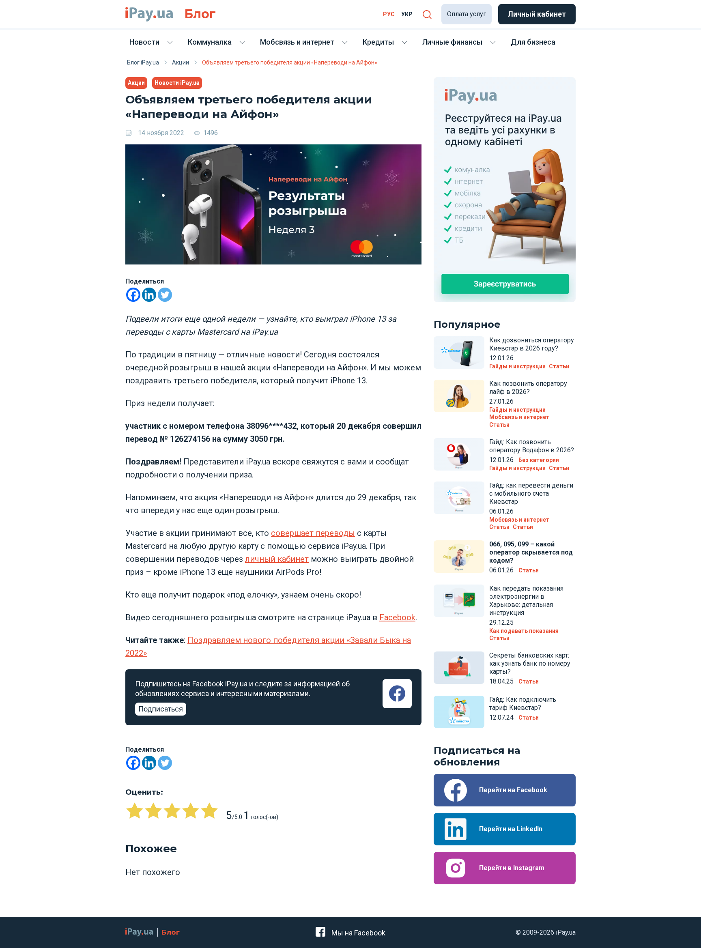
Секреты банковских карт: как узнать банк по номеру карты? (529, 663)
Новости (144, 42)
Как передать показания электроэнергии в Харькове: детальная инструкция (526, 601)
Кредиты (378, 42)
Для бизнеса (533, 42)
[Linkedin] (149, 295)
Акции (136, 83)
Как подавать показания (524, 631)
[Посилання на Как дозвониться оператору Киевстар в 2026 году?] (459, 352)
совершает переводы (313, 533)
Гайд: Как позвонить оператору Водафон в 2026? (531, 446)
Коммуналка (210, 42)
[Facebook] (133, 295)
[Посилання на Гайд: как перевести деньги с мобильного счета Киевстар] (459, 498)
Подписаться (160, 709)
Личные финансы (452, 42)
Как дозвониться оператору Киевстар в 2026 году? (531, 344)
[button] (427, 14)
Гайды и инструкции (517, 366)
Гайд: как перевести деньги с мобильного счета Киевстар (531, 493)
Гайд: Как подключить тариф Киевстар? (522, 704)
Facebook (397, 617)
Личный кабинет (537, 14)
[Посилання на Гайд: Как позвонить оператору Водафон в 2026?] (459, 454)
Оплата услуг (466, 14)
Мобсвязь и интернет (297, 42)
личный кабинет (277, 559)
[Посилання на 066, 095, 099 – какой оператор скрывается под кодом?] (459, 556)
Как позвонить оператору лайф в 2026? (528, 388)
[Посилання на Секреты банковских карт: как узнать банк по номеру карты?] (459, 667)
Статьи (559, 366)
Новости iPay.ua (177, 83)
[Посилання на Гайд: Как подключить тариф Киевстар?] (459, 712)
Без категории (538, 460)
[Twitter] (165, 295)
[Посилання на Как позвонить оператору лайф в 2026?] (459, 396)
